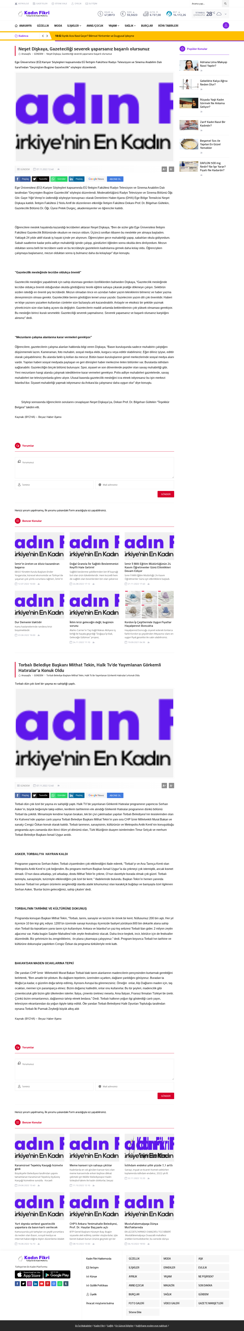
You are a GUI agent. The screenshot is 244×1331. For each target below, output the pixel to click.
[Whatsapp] (59, 1283)
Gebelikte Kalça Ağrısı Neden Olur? (214, 82)
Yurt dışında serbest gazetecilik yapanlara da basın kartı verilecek (36, 1225)
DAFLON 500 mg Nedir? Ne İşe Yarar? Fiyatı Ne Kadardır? (213, 166)
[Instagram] (29, 1283)
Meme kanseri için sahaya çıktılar (91, 1165)
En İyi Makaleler (83, 1325)
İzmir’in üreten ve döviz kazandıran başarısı (37, 565)
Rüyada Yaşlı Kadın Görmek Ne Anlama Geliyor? (212, 103)
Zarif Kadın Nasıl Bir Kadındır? (212, 123)
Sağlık (110, 1325)
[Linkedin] (35, 1283)
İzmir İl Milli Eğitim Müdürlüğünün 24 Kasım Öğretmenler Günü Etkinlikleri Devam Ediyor (148, 567)
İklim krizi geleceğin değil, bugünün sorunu (91, 623)
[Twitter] (23, 1283)
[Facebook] (17, 1283)
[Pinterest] (47, 1283)
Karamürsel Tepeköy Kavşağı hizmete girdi (39, 1167)
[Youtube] (41, 1283)
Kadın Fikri (99, 1325)
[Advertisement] (94, 429)
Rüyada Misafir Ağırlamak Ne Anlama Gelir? (83, 35)
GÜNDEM (38, 54)
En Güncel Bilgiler (124, 1325)
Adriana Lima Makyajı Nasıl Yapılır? (213, 63)
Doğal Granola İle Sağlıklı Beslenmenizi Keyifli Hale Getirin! (94, 565)
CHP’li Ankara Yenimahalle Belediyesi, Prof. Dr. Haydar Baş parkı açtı (94, 1225)
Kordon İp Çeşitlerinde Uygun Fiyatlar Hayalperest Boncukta (148, 623)
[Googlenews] (53, 1283)
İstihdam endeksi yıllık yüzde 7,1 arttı (149, 1165)
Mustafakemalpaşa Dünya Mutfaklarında (141, 1225)
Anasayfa (26, 54)
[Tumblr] (65, 1283)
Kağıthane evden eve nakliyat (151, 1325)
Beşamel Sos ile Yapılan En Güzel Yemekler (210, 144)
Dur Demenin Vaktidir (28, 622)
